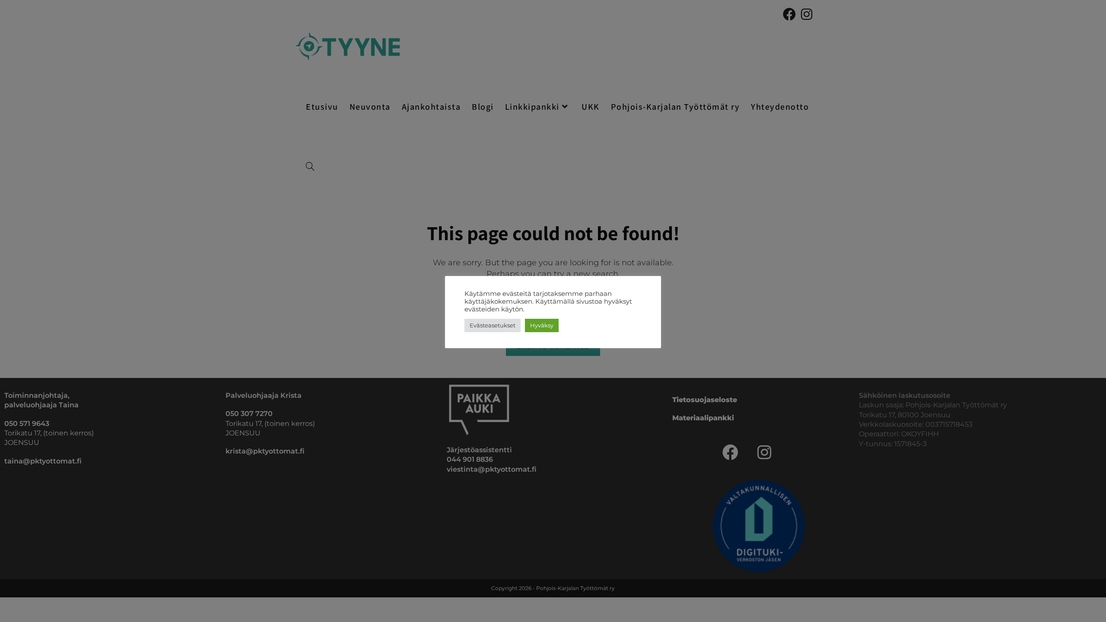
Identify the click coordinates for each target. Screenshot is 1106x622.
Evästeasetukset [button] (492, 325)
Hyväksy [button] (541, 325)
